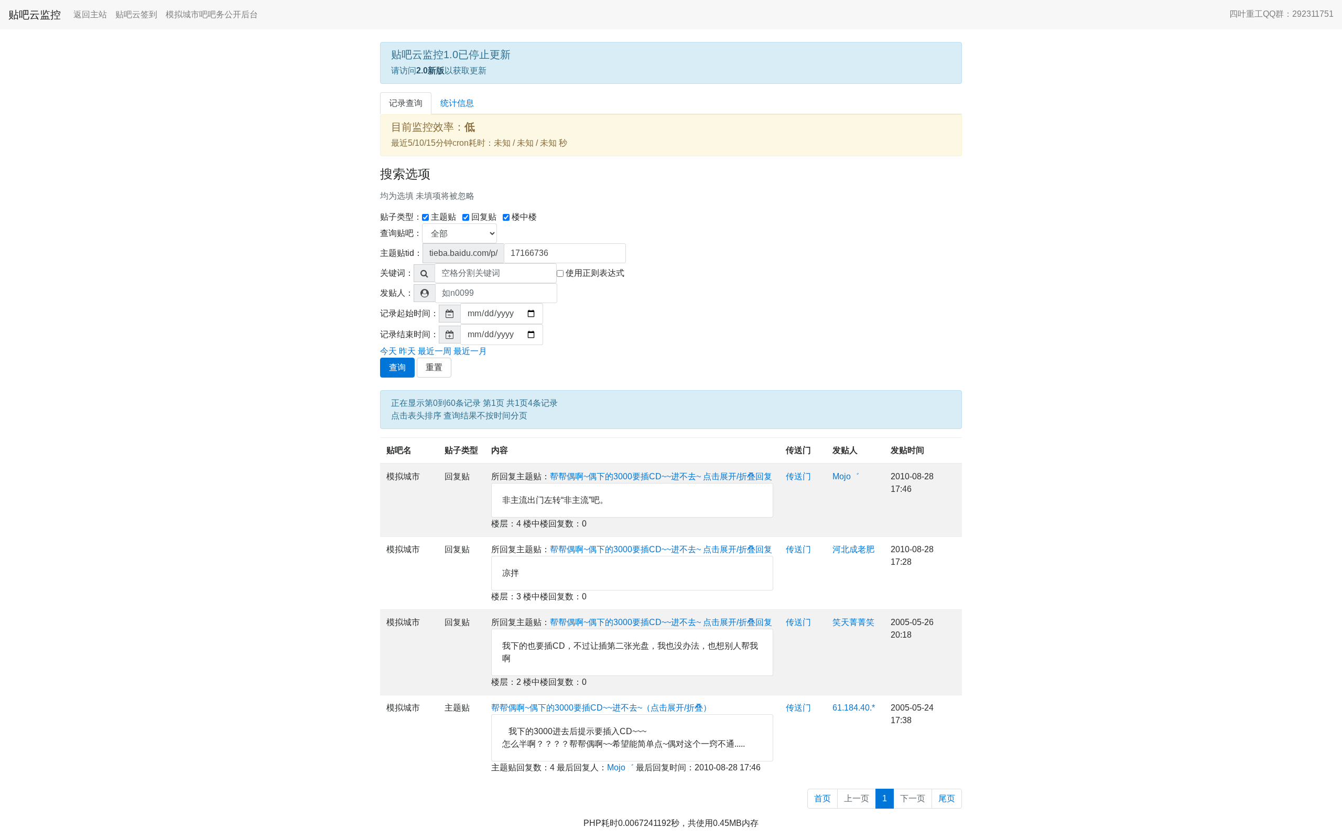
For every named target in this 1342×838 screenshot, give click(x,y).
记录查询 (406, 103)
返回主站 (90, 14)
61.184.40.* (853, 707)
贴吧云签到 (136, 14)
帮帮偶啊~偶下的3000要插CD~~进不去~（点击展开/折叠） (601, 707)
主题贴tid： (401, 253)
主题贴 (443, 216)
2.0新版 (430, 70)
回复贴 (483, 216)
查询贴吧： (401, 233)
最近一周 (434, 351)
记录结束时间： (409, 334)
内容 (499, 450)
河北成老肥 (853, 549)
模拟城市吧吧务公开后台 (212, 14)
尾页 (946, 798)
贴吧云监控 (34, 14)
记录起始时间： (409, 313)
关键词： (397, 272)
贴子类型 (461, 450)
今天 (388, 351)
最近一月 (470, 351)
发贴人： (397, 292)
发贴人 (845, 450)
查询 (397, 367)
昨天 (407, 351)
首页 (822, 798)
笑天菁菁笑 (853, 622)
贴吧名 (399, 450)
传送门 (798, 450)
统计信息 (457, 103)
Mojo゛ (845, 476)
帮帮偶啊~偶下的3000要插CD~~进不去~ (625, 476)
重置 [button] (434, 367)
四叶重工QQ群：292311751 (1281, 13)
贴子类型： (401, 216)
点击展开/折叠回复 (737, 476)
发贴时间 (907, 450)
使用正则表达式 (595, 272)
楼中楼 (524, 216)
